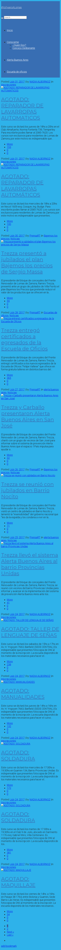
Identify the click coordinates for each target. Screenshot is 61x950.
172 (9, 787)
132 (9, 726)
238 (9, 664)
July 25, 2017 (17, 537)
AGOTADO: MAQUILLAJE (18, 882)
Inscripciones (8, 84)
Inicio (10, 30)
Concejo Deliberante (23, 48)
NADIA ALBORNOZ (40, 81)
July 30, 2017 (17, 235)
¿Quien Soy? (19, 45)
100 (9, 224)
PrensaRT (35, 235)
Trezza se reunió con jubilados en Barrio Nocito (27, 490)
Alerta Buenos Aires (17, 59)
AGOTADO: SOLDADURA (18, 755)
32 (8, 457)
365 (9, 377)
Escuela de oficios (17, 71)
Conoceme (13, 42)
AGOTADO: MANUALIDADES (23, 694)
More (10, 144)
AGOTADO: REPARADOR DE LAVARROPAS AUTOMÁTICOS (22, 185)
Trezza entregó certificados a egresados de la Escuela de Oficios (24, 339)
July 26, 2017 (17, 469)
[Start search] (2, 18)
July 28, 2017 (17, 312)
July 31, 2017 (17, 81)
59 (8, 300)
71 (8, 525)
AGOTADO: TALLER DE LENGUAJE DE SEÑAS (30, 632)
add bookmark (9, 945)
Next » (10, 931)
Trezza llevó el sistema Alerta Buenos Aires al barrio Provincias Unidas (29, 564)
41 (8, 602)
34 (8, 914)
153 (9, 147)
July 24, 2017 (17, 614)
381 (9, 852)
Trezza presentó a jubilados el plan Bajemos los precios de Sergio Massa (27, 262)
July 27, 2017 (17, 389)
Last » (10, 934)
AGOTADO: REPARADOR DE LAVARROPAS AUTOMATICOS (22, 108)
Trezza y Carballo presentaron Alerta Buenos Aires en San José (27, 416)
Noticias (15, 238)
